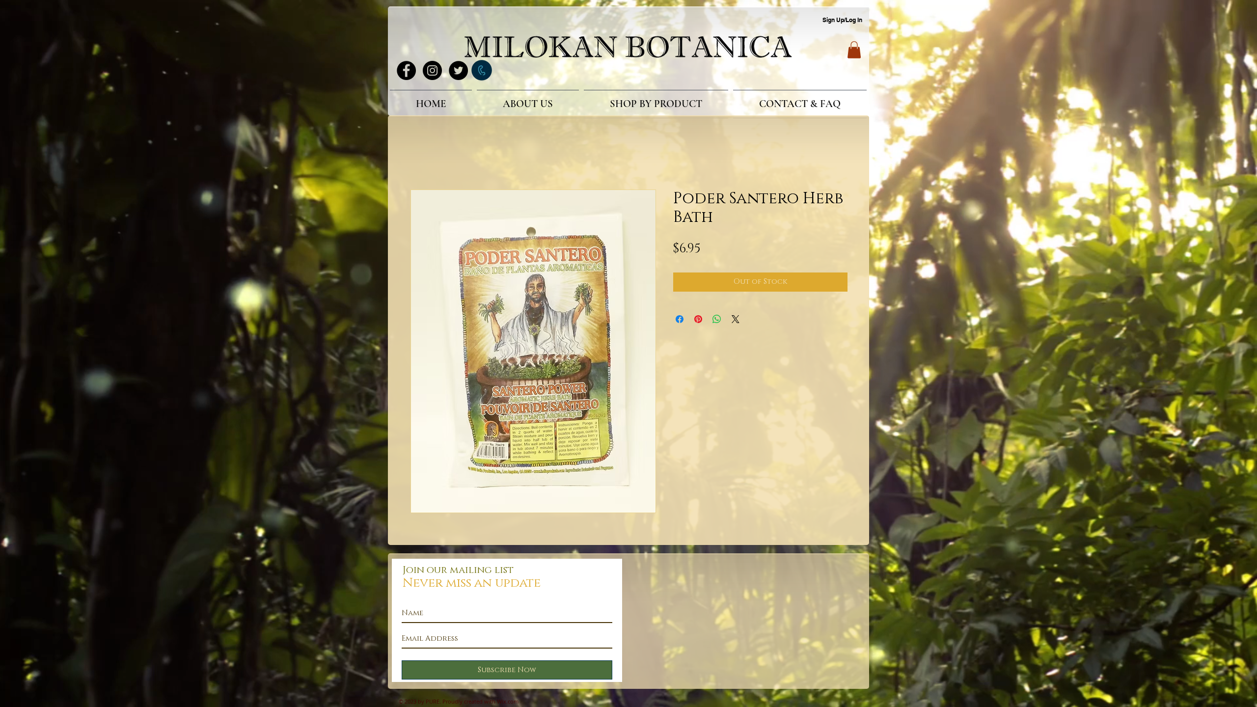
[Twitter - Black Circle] (458, 70)
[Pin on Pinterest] (698, 320)
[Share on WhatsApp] (717, 320)
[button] (854, 49)
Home (421, 155)
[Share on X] (735, 320)
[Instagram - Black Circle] (432, 70)
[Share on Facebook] (679, 320)
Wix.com (508, 703)
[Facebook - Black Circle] (406, 70)
